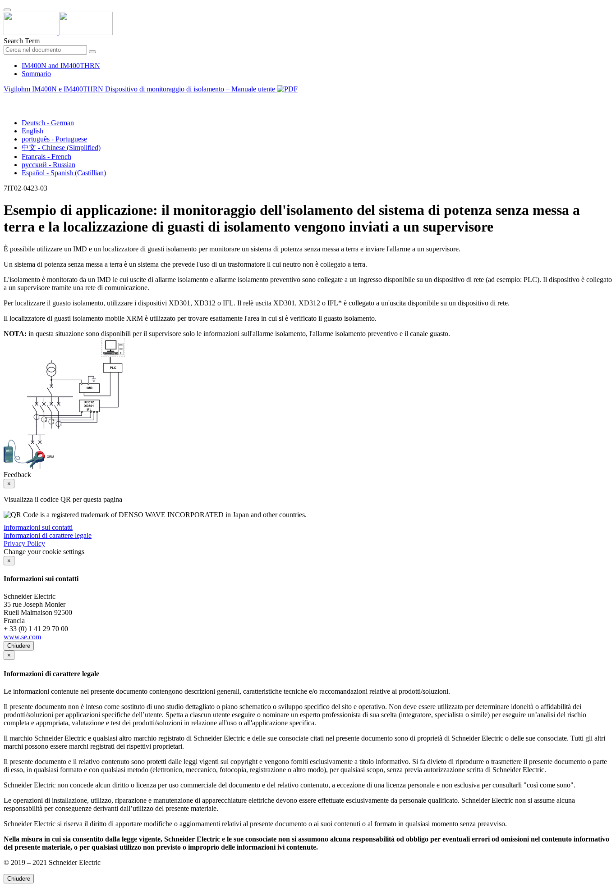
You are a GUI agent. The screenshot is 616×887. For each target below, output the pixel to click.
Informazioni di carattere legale (48, 535)
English (32, 131)
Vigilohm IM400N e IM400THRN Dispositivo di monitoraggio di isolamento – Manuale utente (140, 89)
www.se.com (22, 637)
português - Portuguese (54, 139)
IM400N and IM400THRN (61, 65)
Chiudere (18, 645)
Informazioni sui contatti (38, 527)
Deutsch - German (48, 123)
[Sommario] (7, 99)
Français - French (46, 156)
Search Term (22, 41)
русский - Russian (48, 164)
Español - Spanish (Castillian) (64, 173)
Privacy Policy (24, 543)
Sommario (36, 73)
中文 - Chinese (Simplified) (61, 147)
